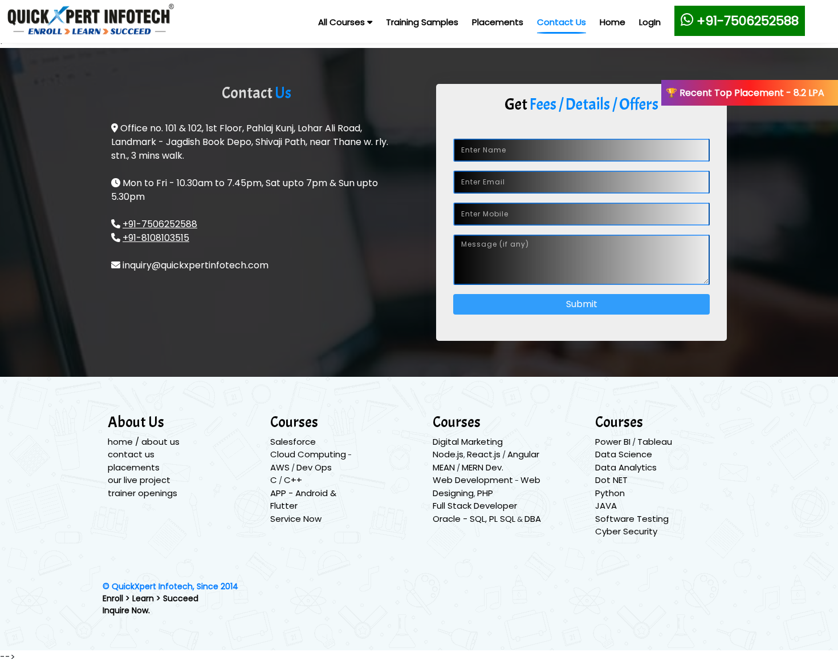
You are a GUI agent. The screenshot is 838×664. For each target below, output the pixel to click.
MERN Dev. (482, 467)
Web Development (473, 480)
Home (612, 22)
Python (610, 493)
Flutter (284, 506)
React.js (484, 454)
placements (134, 467)
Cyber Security (626, 531)
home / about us (144, 442)
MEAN (444, 467)
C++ (293, 480)
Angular (523, 454)
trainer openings (142, 493)
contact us (131, 454)
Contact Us (561, 22)
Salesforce (293, 442)
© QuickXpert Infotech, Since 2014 (170, 586)
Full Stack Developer (475, 506)
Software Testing (632, 519)
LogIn (650, 22)
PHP (485, 493)
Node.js (448, 454)
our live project (139, 480)
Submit (581, 304)
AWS (280, 467)
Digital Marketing (468, 442)
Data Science (623, 454)
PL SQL (502, 519)
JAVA (606, 506)
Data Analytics (626, 467)
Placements (497, 22)
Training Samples (422, 22)
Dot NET (611, 480)
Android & (315, 493)
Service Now (296, 519)
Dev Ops (314, 467)
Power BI (612, 442)
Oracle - (451, 519)
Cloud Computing (308, 454)
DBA (532, 519)
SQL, (479, 519)
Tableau (654, 442)
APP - (282, 493)
